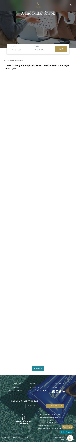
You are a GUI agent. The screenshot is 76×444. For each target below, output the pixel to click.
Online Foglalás (66, 432)
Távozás (35, 46)
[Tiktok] (60, 391)
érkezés (13, 46)
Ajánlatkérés (67, 427)
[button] (71, 5)
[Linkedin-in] (63, 391)
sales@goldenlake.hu (50, 423)
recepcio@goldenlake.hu (46, 425)
